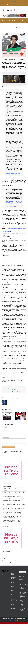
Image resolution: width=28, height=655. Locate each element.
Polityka (19, 380)
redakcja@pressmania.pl (10, 560)
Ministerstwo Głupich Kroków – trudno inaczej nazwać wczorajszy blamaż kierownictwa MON (22, 606)
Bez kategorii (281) (13, 573)
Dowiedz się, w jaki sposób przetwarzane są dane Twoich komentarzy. (13, 451)
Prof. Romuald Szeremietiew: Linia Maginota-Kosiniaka (22, 587)
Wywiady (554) (13, 609)
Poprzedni (18, 27)
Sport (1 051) (12, 605)
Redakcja (4, 574)
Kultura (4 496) (12, 586)
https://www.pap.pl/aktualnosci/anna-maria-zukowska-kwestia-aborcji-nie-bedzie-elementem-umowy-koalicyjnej (14, 230)
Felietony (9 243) (13, 582)
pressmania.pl (13, 562)
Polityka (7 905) (13, 593)
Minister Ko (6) (13, 589)
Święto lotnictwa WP (7, 486)
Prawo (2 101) (12, 597)
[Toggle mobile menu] (25, 7)
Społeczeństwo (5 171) (14, 601)
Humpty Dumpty (6, 380)
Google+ (2, 622)
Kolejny (23, 27)
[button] (3, 416)
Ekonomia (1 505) (13, 578)
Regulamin (4, 577)
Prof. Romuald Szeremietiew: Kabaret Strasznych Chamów (22, 595)
